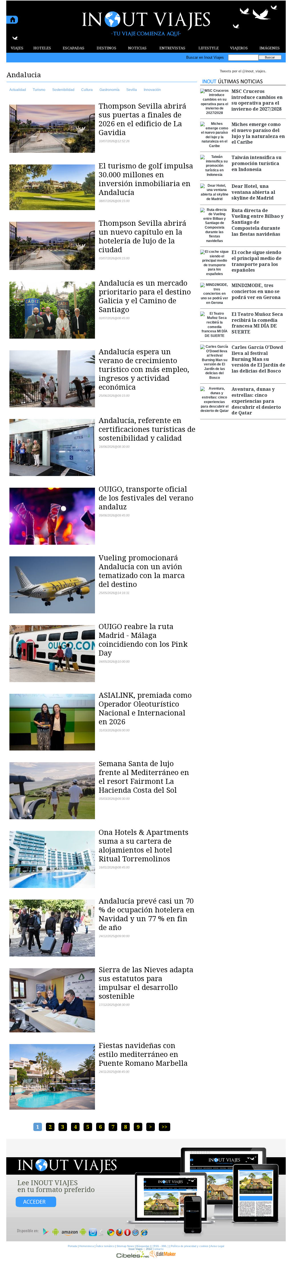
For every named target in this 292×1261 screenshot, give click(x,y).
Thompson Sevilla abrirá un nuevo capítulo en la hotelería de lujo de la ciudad (142, 236)
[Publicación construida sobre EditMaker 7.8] (162, 1256)
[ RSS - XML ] (160, 1246)
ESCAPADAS (73, 48)
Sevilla (131, 90)
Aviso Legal (217, 1246)
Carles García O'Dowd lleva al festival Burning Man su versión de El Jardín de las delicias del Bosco (258, 359)
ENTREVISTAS (172, 48)
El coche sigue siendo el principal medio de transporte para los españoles (256, 261)
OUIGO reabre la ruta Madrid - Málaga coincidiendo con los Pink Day (143, 639)
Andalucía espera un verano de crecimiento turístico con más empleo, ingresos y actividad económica (144, 369)
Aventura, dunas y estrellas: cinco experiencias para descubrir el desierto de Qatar (256, 401)
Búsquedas (142, 1246)
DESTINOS (106, 48)
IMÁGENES (269, 48)
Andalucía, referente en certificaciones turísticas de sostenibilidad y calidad (147, 429)
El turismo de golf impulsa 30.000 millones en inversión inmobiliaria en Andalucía (146, 179)
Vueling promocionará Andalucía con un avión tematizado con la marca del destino (142, 571)
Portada (72, 1246)
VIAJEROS (239, 48)
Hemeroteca (86, 1246)
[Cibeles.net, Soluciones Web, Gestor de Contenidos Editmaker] (132, 1256)
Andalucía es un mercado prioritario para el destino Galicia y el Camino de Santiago (145, 296)
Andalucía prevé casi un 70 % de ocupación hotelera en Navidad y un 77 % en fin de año (146, 914)
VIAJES (17, 48)
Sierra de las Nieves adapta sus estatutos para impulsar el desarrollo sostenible (146, 982)
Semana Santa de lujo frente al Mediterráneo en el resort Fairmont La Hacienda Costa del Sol (144, 776)
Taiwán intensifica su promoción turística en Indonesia (256, 163)
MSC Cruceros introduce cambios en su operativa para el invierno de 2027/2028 (257, 100)
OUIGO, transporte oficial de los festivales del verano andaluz (146, 498)
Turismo (39, 90)
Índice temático (105, 1246)
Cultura (87, 90)
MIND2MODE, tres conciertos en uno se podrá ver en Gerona (256, 291)
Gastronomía (109, 90)
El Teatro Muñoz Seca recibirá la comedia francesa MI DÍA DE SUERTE (257, 323)
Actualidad (17, 90)
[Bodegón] (146, 1190)
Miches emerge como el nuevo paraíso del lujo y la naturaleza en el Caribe (258, 133)
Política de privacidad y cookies (189, 1246)
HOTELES (42, 48)
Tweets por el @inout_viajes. (243, 71)
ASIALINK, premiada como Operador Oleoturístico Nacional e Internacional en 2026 (145, 708)
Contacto (158, 1249)
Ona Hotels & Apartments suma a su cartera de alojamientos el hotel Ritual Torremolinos (143, 845)
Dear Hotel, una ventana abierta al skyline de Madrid (253, 192)
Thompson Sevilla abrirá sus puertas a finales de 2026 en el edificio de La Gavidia (142, 119)
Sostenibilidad (63, 90)
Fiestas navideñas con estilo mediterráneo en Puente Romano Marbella (143, 1054)
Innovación (152, 90)
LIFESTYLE (208, 48)
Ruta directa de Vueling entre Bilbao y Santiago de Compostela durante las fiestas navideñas (257, 222)
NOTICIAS (137, 48)
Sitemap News (125, 1246)
